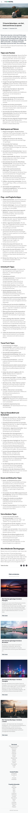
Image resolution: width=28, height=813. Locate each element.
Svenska (14, 761)
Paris (14, 790)
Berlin (14, 786)
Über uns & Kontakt (14, 746)
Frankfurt (14, 793)
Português (14, 764)
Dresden (14, 802)
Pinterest (14, 779)
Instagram (14, 773)
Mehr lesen (5, 615)
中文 (14, 767)
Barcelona (14, 798)
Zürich (14, 799)
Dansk (14, 762)
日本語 (14, 765)
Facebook (14, 775)
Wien (14, 789)
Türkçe (14, 759)
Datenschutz (14, 747)
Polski (14, 756)
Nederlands (14, 758)
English (14, 750)
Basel (14, 805)
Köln (14, 801)
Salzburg (14, 804)
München (14, 787)
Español (14, 752)
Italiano (14, 755)
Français (14, 753)
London (14, 796)
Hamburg (14, 795)
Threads (14, 778)
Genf (14, 792)
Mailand (14, 807)
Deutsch (14, 749)
